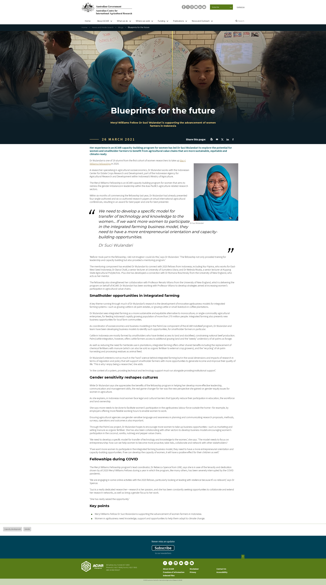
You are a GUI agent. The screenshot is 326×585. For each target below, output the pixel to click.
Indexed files (169, 575)
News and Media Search (102, 27)
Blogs (120, 27)
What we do (122, 21)
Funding (161, 21)
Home (88, 21)
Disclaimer (194, 569)
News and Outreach (201, 21)
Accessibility (221, 572)
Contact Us (221, 569)
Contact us (240, 7)
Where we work (143, 21)
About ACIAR (103, 21)
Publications (178, 21)
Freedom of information (173, 572)
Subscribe (215, 7)
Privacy (193, 572)
